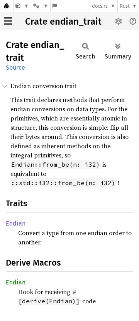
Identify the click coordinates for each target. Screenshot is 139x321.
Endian (15, 223)
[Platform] (40, 6)
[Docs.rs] (6, 6)
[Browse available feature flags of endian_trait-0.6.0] (55, 6)
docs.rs (100, 6)
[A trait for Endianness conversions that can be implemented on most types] (22, 6)
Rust (125, 6)
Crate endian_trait (63, 21)
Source (15, 67)
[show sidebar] (8, 21)
